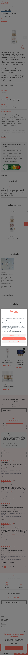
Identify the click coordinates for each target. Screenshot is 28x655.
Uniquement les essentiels (14, 341)
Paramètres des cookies (14, 335)
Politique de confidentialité (16, 331)
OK (14, 338)
